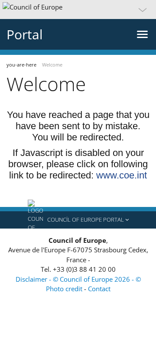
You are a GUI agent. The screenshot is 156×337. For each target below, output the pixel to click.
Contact (99, 288)
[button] (78, 9)
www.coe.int (121, 175)
